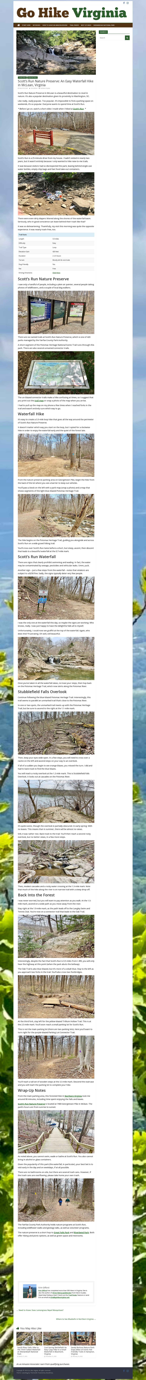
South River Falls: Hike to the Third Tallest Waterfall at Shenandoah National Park (28, 1350)
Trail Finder (74, 25)
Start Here (26, 25)
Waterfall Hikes (32, 77)
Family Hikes (22, 77)
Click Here (56, 273)
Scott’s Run (78, 108)
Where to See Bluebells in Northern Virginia (76, 1319)
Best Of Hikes (86, 25)
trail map (39, 400)
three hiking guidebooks (61, 1293)
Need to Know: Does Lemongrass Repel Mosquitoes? (39, 1310)
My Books (36, 25)
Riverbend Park (81, 1232)
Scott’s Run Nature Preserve (31, 1104)
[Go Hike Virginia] (18, 25)
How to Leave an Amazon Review (55, 25)
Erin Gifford (34, 88)
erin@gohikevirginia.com (59, 1297)
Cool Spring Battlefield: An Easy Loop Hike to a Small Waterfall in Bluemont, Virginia (55, 1350)
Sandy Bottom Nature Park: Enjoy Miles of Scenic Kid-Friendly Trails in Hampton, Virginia (83, 1350)
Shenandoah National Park (104, 25)
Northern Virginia (45, 88)
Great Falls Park (61, 1232)
